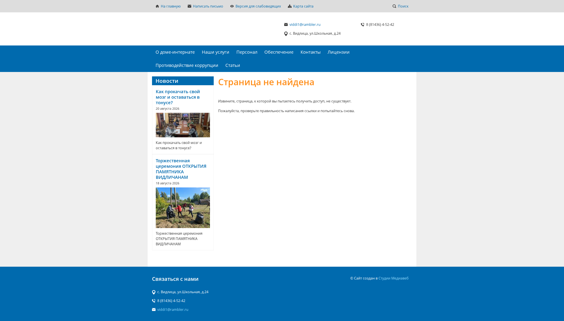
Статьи (232, 65)
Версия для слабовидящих (258, 6)
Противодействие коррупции (187, 65)
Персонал (246, 52)
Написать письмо (208, 6)
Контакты (311, 52)
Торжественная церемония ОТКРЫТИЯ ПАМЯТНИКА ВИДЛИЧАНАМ (181, 169)
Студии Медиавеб (393, 278)
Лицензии (339, 52)
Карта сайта (303, 6)
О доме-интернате (175, 52)
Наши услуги (215, 52)
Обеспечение (278, 52)
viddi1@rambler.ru (305, 24)
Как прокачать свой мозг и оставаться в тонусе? (178, 97)
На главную (171, 6)
